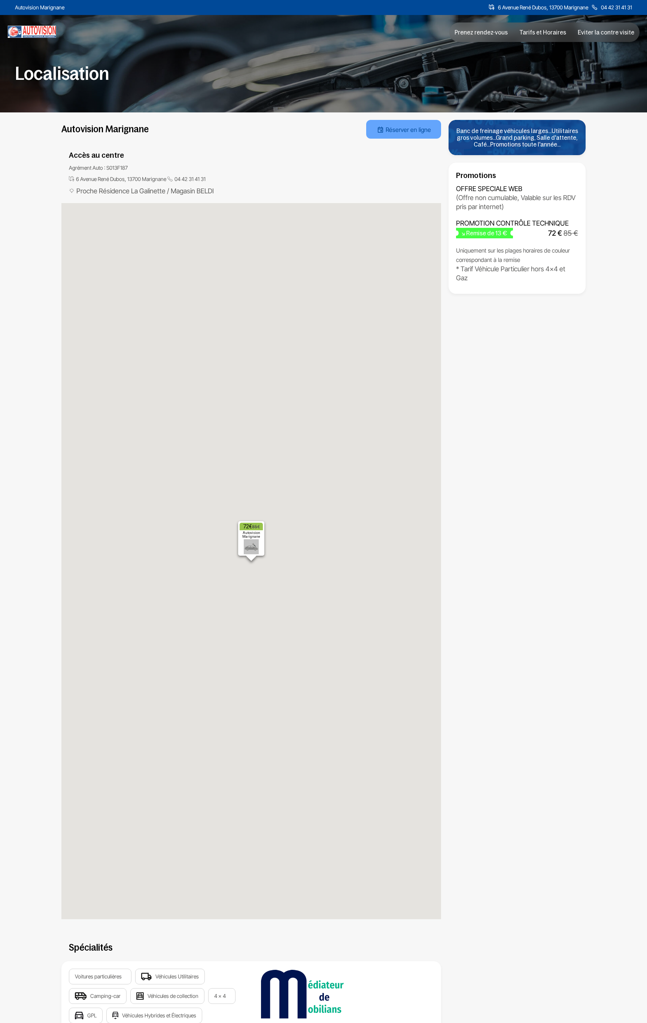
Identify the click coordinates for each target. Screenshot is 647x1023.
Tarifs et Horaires (542, 32)
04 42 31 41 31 (616, 7)
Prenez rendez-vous (481, 32)
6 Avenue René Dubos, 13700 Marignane (543, 7)
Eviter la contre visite (606, 32)
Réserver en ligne (408, 129)
